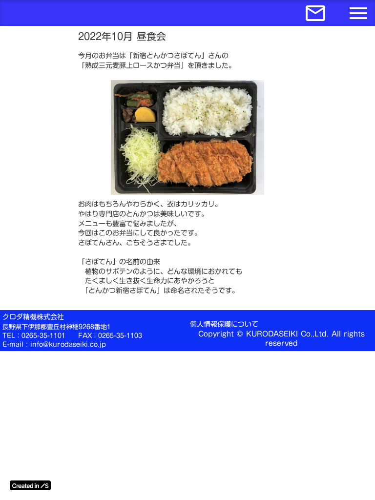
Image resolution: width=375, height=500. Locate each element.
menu (358, 13)
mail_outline (315, 13)
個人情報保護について (224, 325)
